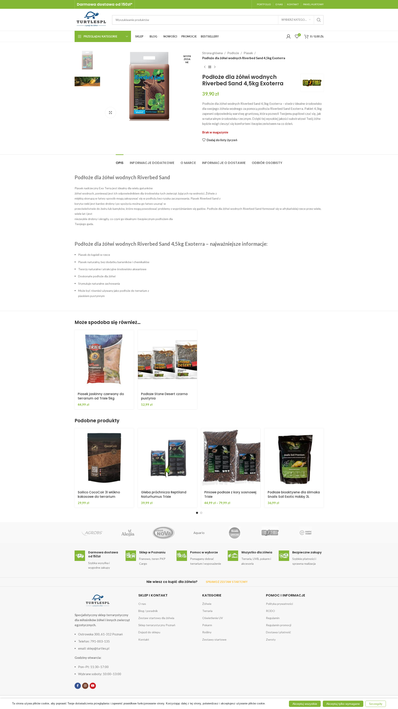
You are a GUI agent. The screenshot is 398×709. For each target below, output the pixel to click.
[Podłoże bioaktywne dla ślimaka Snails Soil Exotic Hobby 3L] (294, 458)
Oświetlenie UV (212, 618)
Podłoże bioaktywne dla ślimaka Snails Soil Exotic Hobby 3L (294, 494)
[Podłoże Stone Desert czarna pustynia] (167, 359)
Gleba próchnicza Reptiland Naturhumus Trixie (163, 494)
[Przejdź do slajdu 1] (197, 513)
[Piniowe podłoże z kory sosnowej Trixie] (230, 458)
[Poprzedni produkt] (204, 67)
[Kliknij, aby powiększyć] (110, 112)
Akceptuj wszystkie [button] (304, 703)
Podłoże (233, 53)
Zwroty (271, 639)
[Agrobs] (92, 532)
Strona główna (212, 53)
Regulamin (273, 618)
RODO (270, 611)
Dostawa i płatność (278, 632)
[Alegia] (128, 532)
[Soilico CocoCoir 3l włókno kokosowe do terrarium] (104, 458)
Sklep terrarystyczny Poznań (156, 625)
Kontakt (143, 639)
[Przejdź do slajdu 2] (201, 513)
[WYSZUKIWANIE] (319, 20)
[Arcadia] (234, 532)
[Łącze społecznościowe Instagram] (85, 686)
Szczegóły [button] (375, 703)
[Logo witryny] (91, 19)
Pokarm (207, 625)
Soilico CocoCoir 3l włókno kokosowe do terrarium (99, 494)
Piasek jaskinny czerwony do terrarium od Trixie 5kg (101, 396)
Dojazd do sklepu (149, 632)
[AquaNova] (163, 532)
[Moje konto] (288, 36)
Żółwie (206, 603)
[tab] (119, 160)
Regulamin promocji (278, 625)
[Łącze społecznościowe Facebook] (78, 686)
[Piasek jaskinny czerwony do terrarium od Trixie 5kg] (104, 359)
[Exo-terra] (270, 532)
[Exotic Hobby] (305, 532)
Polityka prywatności (279, 603)
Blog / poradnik (148, 611)
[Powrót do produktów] (209, 67)
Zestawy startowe (214, 639)
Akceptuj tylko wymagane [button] (343, 703)
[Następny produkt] (214, 67)
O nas (142, 603)
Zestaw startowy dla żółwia (156, 618)
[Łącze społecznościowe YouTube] (93, 686)
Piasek (248, 53)
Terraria (207, 611)
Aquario (199, 533)
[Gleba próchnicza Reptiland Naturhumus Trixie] (167, 458)
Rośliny (206, 632)
